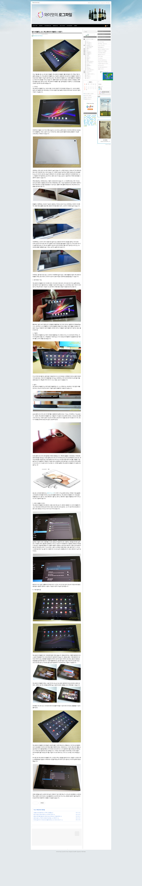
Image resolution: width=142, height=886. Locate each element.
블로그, (91, 122)
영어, (95, 122)
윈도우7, (93, 125)
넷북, (89, 125)
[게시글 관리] (37, 803)
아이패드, (89, 115)
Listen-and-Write (101, 45)
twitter (101, 89)
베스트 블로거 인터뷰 (89, 93)
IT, (95, 121)
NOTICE (40, 25)
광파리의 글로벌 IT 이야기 (103, 49)
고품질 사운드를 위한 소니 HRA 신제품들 (43, 812)
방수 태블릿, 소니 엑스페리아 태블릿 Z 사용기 (47, 31)
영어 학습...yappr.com (102, 43)
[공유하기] (34, 803)
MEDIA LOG (55, 25)
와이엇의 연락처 (88, 95)
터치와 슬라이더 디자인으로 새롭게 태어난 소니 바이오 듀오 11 (47, 819)
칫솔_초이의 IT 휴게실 (102, 61)
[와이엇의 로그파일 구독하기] (91, 35)
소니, (87, 118)
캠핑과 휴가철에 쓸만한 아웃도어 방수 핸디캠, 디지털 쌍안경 (47, 816)
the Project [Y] (101, 65)
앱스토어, (91, 118)
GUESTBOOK (69, 25)
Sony (33, 34)
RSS (107, 25)
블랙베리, (92, 119)
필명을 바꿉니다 (88, 99)
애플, (85, 115)
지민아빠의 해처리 (102, 52)
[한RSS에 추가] (86, 35)
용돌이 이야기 (101, 68)
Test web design (101, 41)
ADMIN (75, 25)
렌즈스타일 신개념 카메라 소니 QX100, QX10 (43, 814)
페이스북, (88, 116)
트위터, (88, 123)
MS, (85, 123)
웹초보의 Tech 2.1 (101, 54)
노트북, (87, 121)
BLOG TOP (35, 25)
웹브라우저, (86, 122)
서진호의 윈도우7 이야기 (103, 63)
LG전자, (92, 121)
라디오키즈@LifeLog (102, 59)
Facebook (100, 87)
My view (100, 84)
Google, (85, 125)
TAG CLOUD (62, 25)
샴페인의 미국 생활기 (102, 50)
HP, (91, 123)
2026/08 (90, 82)
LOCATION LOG (47, 25)
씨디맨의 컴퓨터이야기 (102, 67)
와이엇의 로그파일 (71, 14)
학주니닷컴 (100, 56)
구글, (92, 120)
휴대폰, (88, 120)
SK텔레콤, (89, 117)
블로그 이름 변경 (88, 97)
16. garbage (100, 58)
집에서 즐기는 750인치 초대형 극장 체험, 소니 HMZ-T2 (45, 818)
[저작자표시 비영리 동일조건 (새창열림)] (47, 803)
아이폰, (94, 123)
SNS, (88, 119)
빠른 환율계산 (101, 47)
